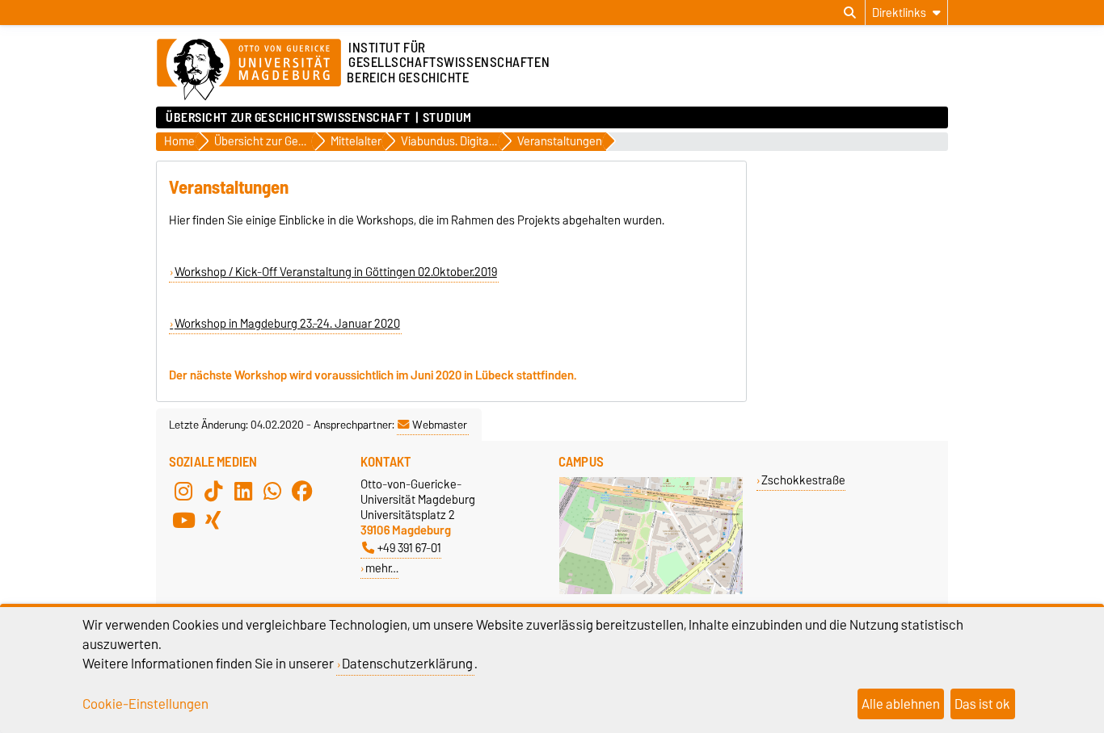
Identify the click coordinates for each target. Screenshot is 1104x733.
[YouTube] (183, 519)
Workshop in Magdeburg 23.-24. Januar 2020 (287, 323)
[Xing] (213, 519)
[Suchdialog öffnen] (849, 13)
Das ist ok (982, 704)
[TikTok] (213, 490)
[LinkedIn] (243, 490)
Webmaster (439, 424)
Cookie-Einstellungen (145, 704)
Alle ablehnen (901, 704)
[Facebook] (302, 490)
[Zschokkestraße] (651, 590)
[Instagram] (183, 490)
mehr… (381, 568)
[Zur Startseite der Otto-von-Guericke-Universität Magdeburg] (249, 70)
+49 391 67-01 (409, 548)
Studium (447, 118)
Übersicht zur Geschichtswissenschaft (288, 118)
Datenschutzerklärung (407, 663)
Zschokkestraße (803, 480)
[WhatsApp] (272, 490)
